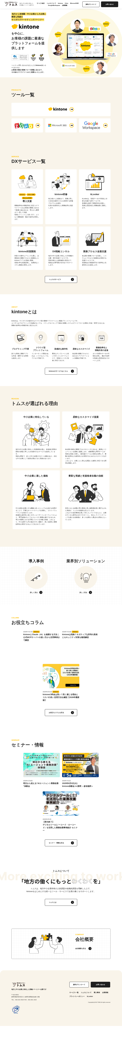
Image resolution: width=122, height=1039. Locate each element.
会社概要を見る (80, 948)
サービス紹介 (41, 3)
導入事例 (97, 992)
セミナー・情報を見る (56, 843)
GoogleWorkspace (54, 5)
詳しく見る (34, 592)
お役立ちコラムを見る (56, 712)
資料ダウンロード (91, 4)
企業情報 (64, 5)
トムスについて (51, 3)
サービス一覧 (74, 992)
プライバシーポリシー (77, 996)
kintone (60, 3)
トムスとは (52, 902)
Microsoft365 (74, 3)
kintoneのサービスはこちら (58, 371)
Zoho (66, 3)
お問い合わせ (110, 4)
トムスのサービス (55, 279)
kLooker (90, 996)
